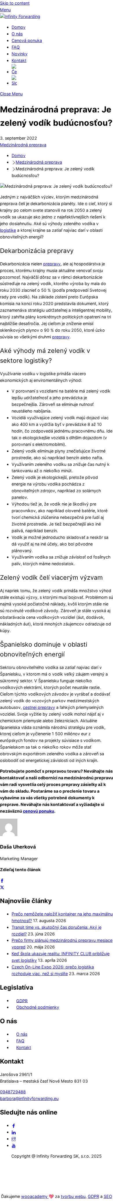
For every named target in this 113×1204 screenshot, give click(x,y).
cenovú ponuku (38, 811)
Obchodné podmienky (37, 1007)
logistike (8, 230)
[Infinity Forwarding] (20, 16)
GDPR (22, 1000)
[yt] (14, 1145)
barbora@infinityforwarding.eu (29, 1098)
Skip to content (15, 3)
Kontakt (19, 60)
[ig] (14, 1138)
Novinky (20, 53)
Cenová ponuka (27, 40)
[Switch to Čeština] (62, 69)
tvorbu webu (73, 1196)
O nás (17, 33)
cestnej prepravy (39, 707)
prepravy (52, 263)
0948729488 (13, 1091)
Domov (18, 27)
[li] (14, 1132)
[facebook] (14, 1125)
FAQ (16, 47)
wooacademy (35, 1196)
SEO (108, 1196)
